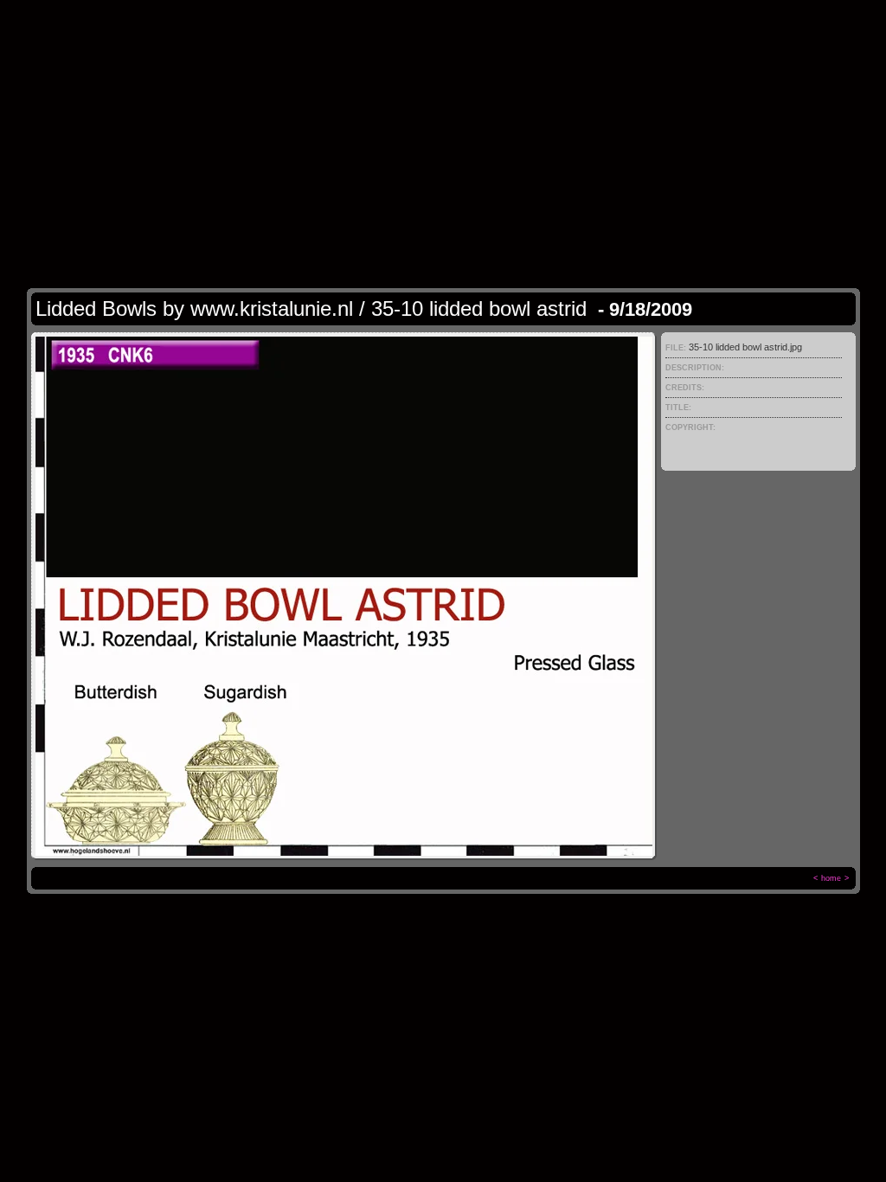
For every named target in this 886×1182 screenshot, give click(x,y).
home (831, 878)
